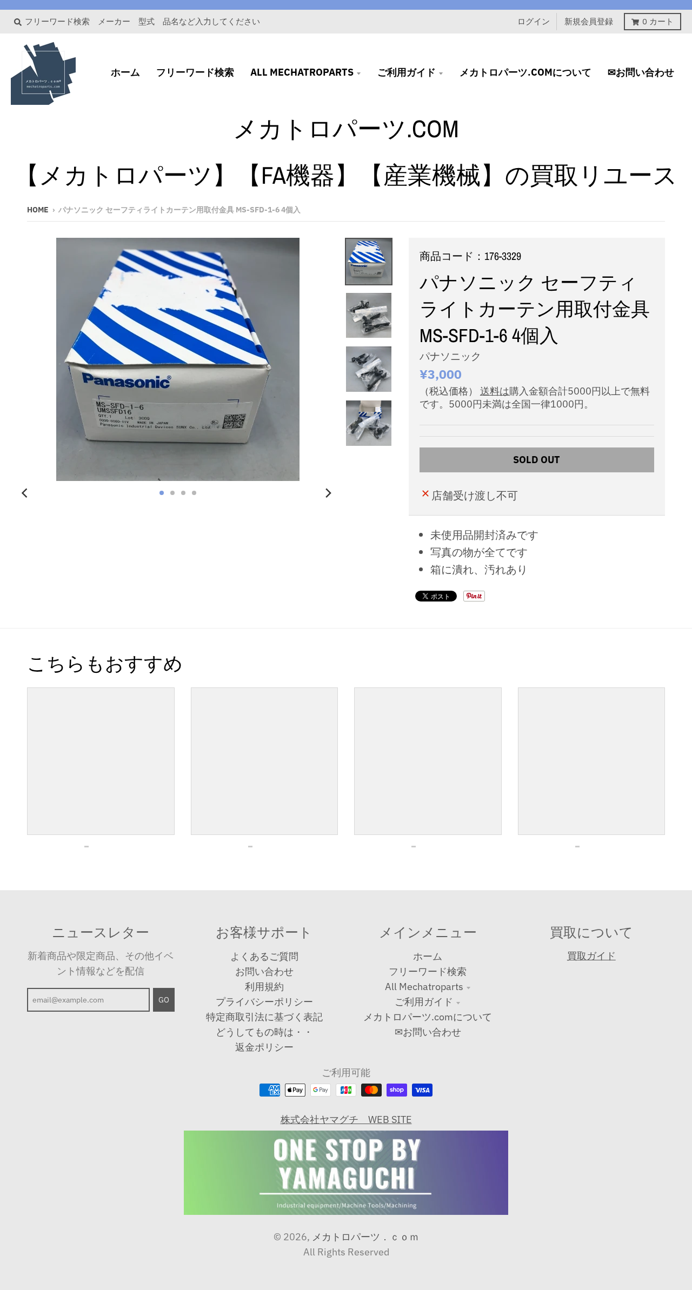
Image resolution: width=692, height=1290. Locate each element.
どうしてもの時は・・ (264, 1032)
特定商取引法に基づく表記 (264, 1017)
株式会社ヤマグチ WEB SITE (346, 1119)
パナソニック (450, 356)
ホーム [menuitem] (125, 72)
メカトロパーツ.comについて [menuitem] (525, 72)
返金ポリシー (264, 1047)
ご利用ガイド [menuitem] (406, 72)
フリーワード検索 (428, 971)
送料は (494, 391)
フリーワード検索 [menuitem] (195, 72)
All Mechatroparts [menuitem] (302, 72)
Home (38, 210)
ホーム (427, 956)
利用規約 (264, 986)
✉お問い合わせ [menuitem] (641, 72)
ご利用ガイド (424, 1001)
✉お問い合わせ (428, 1032)
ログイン (533, 21)
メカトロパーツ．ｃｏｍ (365, 1237)
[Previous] (26, 493)
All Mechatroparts (424, 986)
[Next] (328, 493)
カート (658, 21)
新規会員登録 (588, 21)
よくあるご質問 (264, 956)
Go (163, 1000)
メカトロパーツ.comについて (427, 1017)
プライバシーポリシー (264, 1001)
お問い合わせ (264, 971)
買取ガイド (591, 956)
